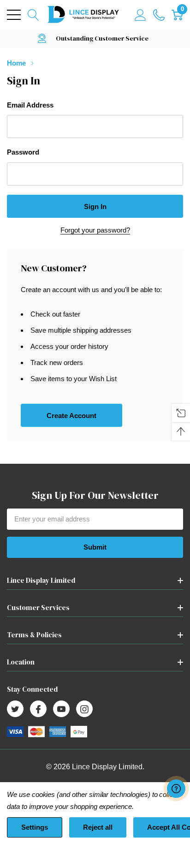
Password (23, 152)
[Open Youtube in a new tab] (61, 709)
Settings (34, 827)
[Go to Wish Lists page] (159, 14)
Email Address (30, 105)
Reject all (98, 827)
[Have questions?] (176, 788)
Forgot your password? (95, 230)
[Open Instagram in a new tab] (84, 709)
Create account (71, 415)
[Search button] (33, 14)
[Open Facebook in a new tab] (38, 709)
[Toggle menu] (14, 15)
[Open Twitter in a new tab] (15, 709)
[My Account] (140, 14)
